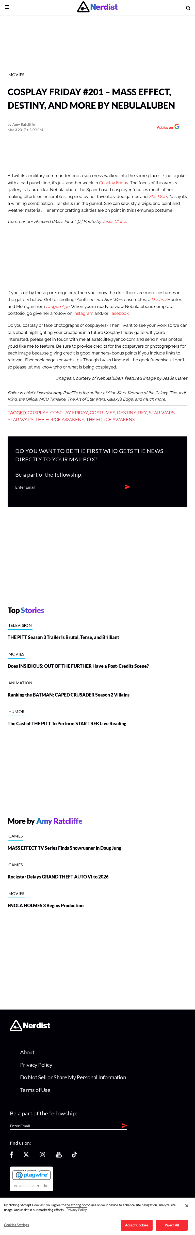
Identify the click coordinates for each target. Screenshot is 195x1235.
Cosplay (38, 412)
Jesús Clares (114, 221)
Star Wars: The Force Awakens (46, 419)
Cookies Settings (16, 1225)
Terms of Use (35, 1089)
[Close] (186, 1205)
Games (15, 835)
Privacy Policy (36, 1064)
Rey (142, 412)
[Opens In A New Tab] (31, 1174)
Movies (16, 74)
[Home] (30, 1029)
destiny (126, 412)
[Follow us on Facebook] (11, 1156)
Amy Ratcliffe (23, 124)
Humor (16, 711)
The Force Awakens (110, 419)
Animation (20, 682)
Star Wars (158, 196)
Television (20, 625)
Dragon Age (58, 306)
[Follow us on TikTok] (74, 1156)
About (27, 1052)
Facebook (119, 313)
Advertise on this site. (31, 1186)
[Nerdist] (97, 7)
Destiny (158, 299)
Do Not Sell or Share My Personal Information (73, 1077)
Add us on (163, 128)
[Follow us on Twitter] (26, 1156)
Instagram (83, 313)
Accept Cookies (136, 1225)
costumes (102, 412)
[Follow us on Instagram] (42, 1156)
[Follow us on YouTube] (59, 1156)
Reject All (172, 1225)
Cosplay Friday (113, 182)
